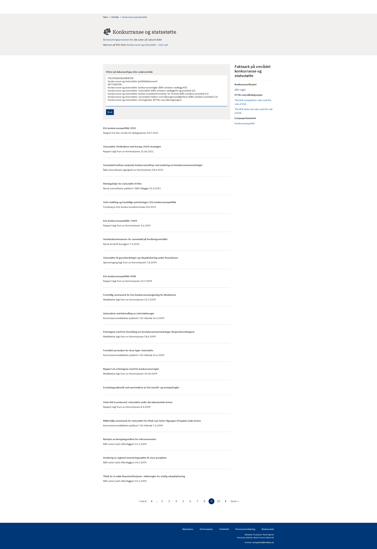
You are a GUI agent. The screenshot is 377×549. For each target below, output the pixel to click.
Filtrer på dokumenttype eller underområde (129, 71)
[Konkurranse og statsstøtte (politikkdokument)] (165, 81)
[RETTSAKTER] (165, 84)
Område (115, 17)
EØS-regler (240, 89)
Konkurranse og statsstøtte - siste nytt (147, 44)
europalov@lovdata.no (263, 542)
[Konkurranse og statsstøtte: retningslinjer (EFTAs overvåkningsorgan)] (165, 99)
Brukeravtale (268, 529)
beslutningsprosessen (118, 39)
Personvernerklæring (245, 529)
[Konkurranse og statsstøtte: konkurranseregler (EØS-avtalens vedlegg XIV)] (165, 87)
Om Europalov (206, 529)
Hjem (105, 17)
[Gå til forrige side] (152, 501)
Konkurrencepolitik (245, 123)
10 (218, 502)
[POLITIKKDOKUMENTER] (165, 78)
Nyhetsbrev (187, 529)
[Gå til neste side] (226, 501)
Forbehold (224, 529)
